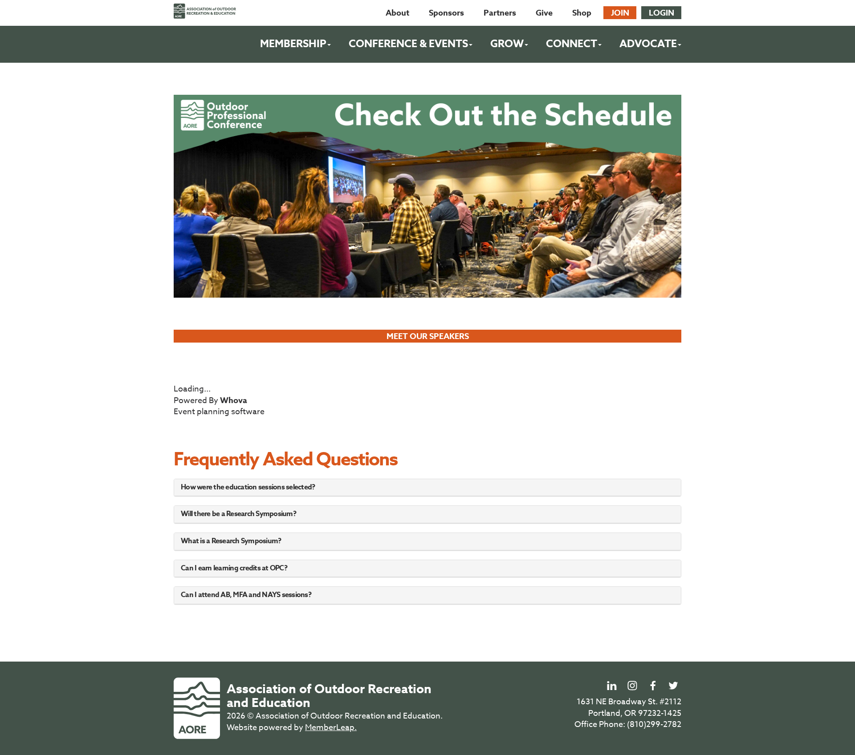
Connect (571, 43)
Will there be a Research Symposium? (238, 514)
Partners (500, 13)
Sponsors (446, 13)
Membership (293, 43)
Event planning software (219, 412)
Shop (581, 13)
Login (661, 13)
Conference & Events (408, 43)
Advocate (648, 43)
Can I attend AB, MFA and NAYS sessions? (246, 594)
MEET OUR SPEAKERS (428, 336)
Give (544, 13)
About (397, 13)
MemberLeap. (331, 728)
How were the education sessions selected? (248, 487)
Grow (507, 43)
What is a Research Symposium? (231, 541)
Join (620, 13)
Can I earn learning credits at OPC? (234, 568)
